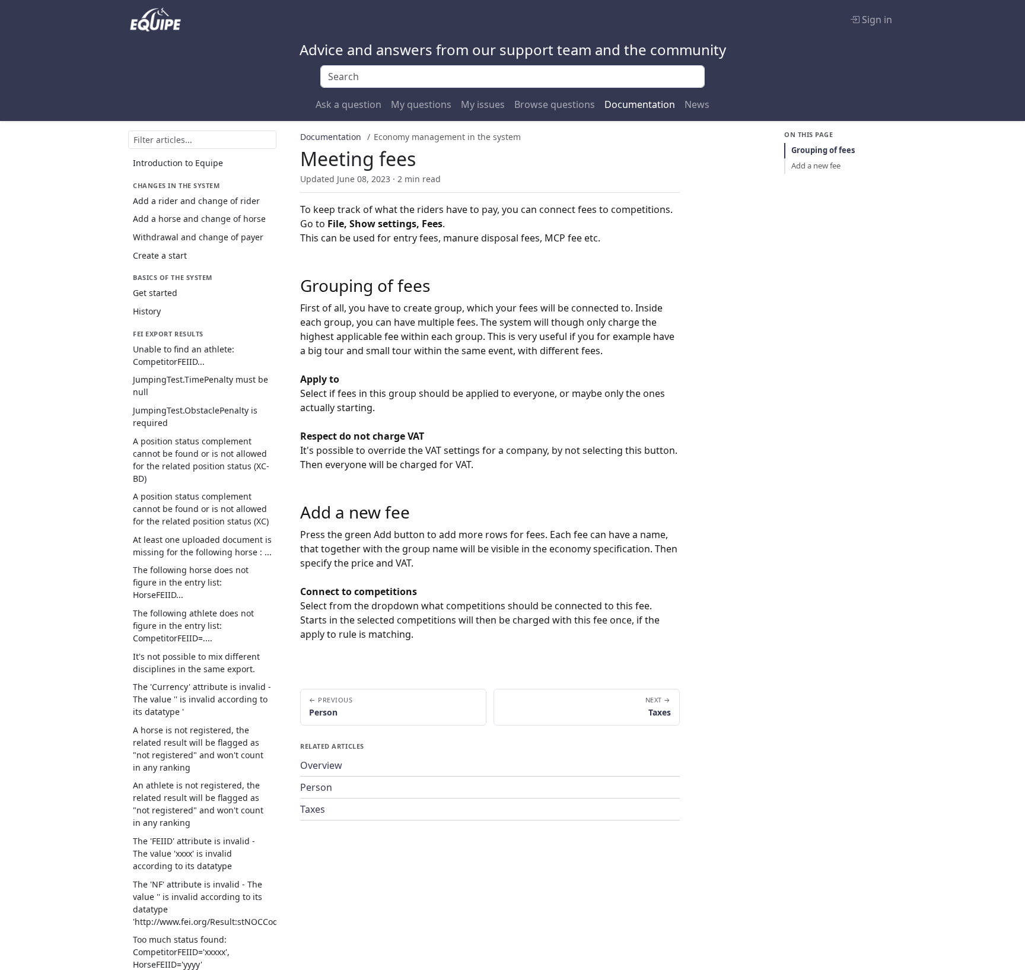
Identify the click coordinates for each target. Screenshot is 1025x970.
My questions (421, 104)
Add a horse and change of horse (199, 218)
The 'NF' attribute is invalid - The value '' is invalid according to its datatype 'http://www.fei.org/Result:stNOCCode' (204, 902)
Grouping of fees (823, 150)
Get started (155, 292)
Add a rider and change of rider (196, 200)
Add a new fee (816, 165)
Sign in (876, 19)
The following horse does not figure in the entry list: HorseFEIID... (191, 582)
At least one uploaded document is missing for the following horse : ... (202, 545)
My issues (483, 104)
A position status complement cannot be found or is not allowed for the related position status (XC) (201, 509)
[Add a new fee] (420, 512)
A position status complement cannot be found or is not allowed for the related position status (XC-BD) (201, 459)
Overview (321, 765)
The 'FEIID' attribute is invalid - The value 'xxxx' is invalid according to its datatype (194, 853)
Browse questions (554, 104)
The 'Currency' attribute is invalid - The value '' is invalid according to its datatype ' (202, 699)
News (697, 104)
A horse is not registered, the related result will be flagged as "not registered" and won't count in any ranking (198, 748)
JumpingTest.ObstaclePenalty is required (195, 416)
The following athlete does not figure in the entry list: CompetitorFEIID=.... (193, 626)
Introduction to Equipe (178, 162)
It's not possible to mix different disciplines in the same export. (196, 662)
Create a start (160, 254)
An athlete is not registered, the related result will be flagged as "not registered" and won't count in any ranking (198, 804)
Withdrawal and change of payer (198, 237)
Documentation (639, 104)
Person (316, 787)
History (147, 311)
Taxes (312, 809)
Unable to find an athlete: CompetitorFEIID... (183, 355)
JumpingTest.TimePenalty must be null (200, 385)
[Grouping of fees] (440, 285)
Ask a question (348, 104)
